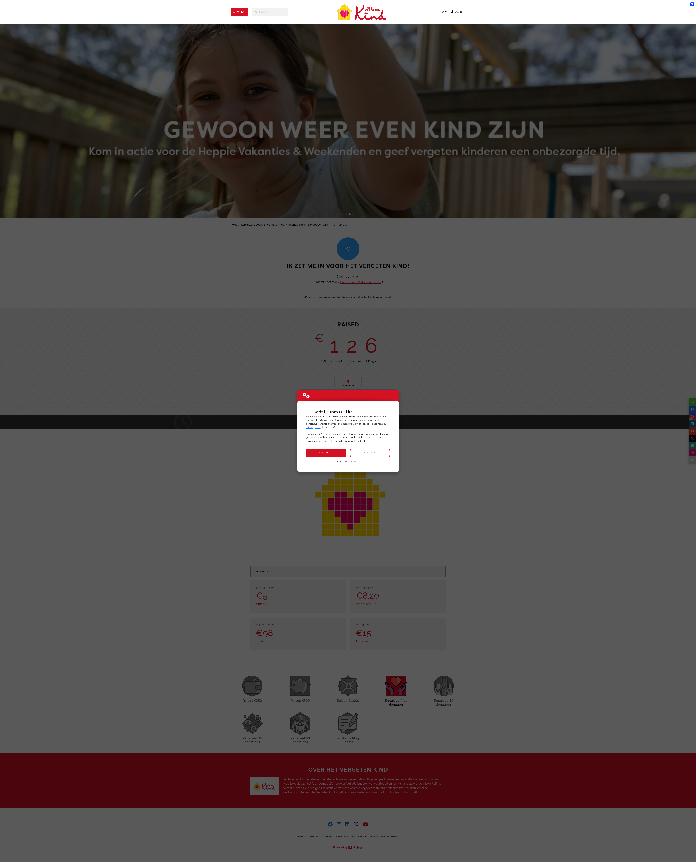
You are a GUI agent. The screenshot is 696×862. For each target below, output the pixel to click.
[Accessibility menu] (692, 4)
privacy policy (313, 427)
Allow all (326, 452)
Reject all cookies (348, 461)
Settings (370, 452)
